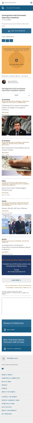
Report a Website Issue (11, 400)
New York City (13, 102)
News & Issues (7, 374)
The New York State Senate (10, 2)
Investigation (13, 143)
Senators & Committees (11, 378)
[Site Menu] (31, 2)
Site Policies (7, 407)
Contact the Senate (9, 396)
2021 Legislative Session (9, 202)
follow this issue (13, 8)
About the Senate (8, 392)
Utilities (4, 182)
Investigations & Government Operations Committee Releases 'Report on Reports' (16, 247)
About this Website (9, 410)
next (29, 60)
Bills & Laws (6, 381)
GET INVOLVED (7, 414)
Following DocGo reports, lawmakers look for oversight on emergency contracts (15, 108)
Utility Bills (11, 182)
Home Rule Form (8, 403)
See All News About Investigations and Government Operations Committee (18, 286)
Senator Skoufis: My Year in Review (14, 208)
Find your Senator (18, 31)
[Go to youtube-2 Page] (3, 369)
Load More (15, 280)
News (16, 95)
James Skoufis (12, 81)
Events (4, 388)
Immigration (22, 102)
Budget (4, 385)
